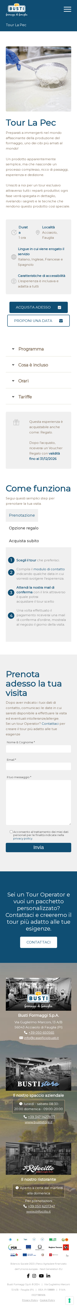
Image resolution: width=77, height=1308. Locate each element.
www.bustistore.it (38, 1122)
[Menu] (65, 8)
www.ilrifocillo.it (38, 1211)
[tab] (38, 349)
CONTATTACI (39, 942)
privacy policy (22, 838)
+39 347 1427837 (41, 1117)
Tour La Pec (16, 25)
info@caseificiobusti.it (41, 1038)
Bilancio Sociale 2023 (22, 1263)
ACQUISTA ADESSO (33, 307)
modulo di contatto (49, 569)
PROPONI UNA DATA (33, 321)
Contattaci (50, 724)
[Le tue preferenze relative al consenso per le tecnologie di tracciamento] (69, 1301)
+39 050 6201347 (41, 1206)
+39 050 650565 (41, 1033)
